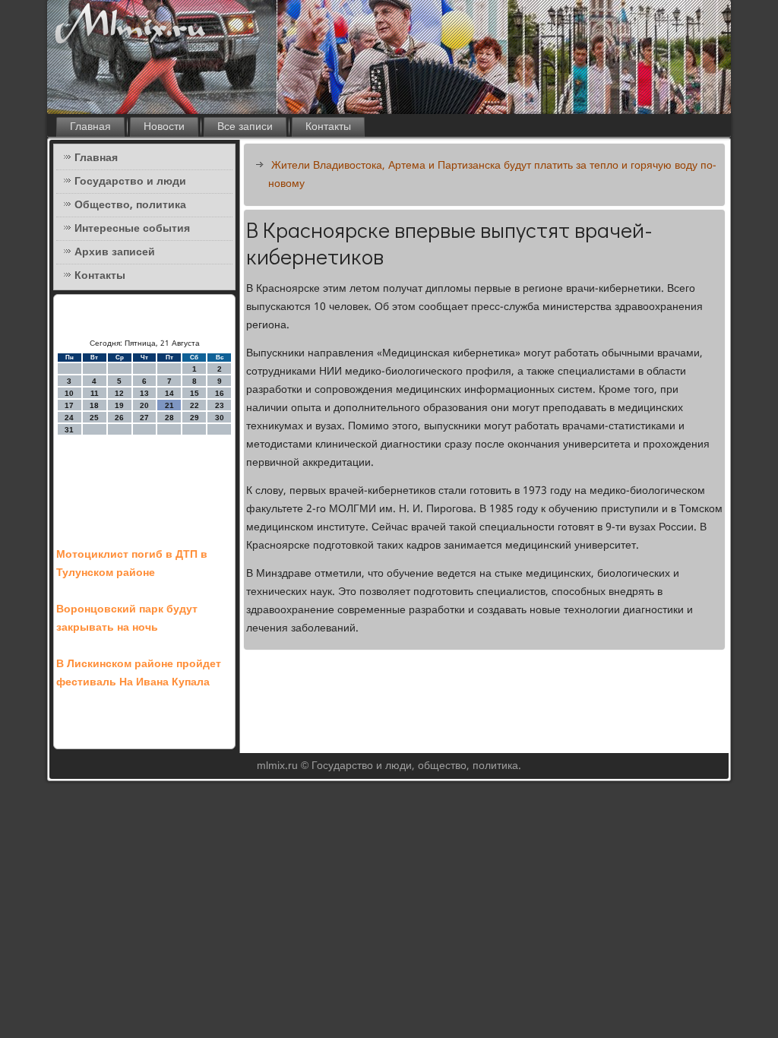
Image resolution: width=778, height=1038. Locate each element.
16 (219, 393)
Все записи (245, 127)
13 (144, 393)
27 (144, 417)
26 (119, 417)
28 (169, 417)
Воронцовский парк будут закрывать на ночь (127, 618)
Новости (164, 127)
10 (69, 393)
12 (119, 393)
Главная (90, 127)
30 (219, 417)
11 (94, 393)
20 (144, 405)
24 (69, 417)
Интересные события (132, 229)
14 (169, 393)
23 (219, 405)
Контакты (328, 127)
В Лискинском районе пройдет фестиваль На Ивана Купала (138, 673)
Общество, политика (130, 205)
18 (94, 405)
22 (194, 405)
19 (119, 405)
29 (194, 417)
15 (194, 393)
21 (169, 405)
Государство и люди (130, 181)
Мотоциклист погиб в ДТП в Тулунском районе (131, 564)
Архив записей (114, 252)
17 (69, 405)
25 (94, 417)
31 (69, 430)
